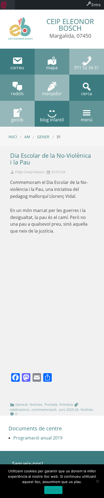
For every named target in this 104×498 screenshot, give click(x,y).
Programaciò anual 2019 (37, 438)
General (21, 404)
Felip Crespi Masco (30, 172)
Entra (96, 4)
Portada (51, 404)
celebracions (19, 409)
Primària (66, 404)
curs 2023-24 (68, 409)
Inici (13, 136)
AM (27, 136)
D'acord (53, 490)
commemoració (44, 409)
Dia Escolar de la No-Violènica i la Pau (50, 159)
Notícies (36, 404)
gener (43, 136)
